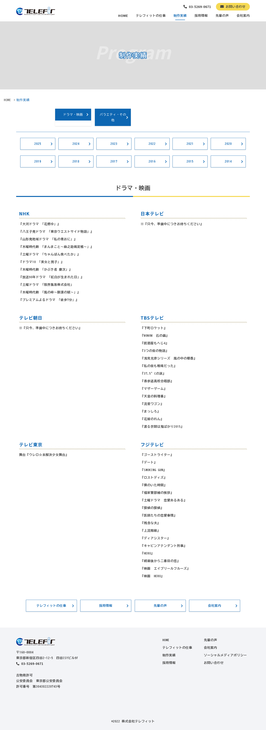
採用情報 (201, 15)
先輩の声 (222, 15)
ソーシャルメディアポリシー (225, 655)
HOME (123, 15)
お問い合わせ (235, 6)
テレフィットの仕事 (151, 15)
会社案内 (243, 15)
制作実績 (180, 15)
